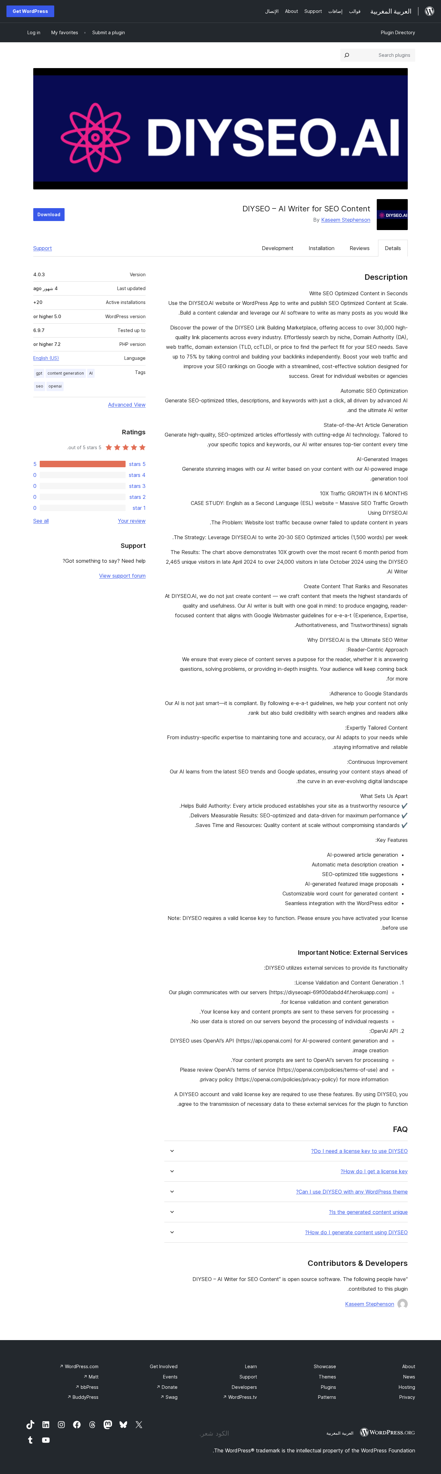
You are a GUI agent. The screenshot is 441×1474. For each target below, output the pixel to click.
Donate (167, 1387)
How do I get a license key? (374, 1171)
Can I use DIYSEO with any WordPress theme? (352, 1192)
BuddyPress (82, 1397)
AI (91, 373)
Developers (244, 1387)
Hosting (407, 1387)
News (409, 1376)
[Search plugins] (346, 55)
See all (41, 521)
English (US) (46, 358)
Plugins (328, 1387)
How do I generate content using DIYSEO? (356, 1232)
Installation (321, 248)
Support (42, 248)
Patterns (327, 1397)
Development (277, 248)
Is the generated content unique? (368, 1212)
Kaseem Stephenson (345, 220)
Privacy (407, 1397)
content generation (65, 373)
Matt (90, 1376)
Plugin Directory (398, 32)
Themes (327, 1376)
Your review (132, 521)
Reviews (360, 248)
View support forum (122, 575)
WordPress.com (78, 1366)
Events (170, 1376)
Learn (251, 1366)
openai (55, 386)
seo (39, 386)
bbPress (86, 1387)
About (408, 1366)
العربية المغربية (340, 1433)
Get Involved (164, 1366)
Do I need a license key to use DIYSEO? (359, 1151)
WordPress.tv (240, 1397)
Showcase (325, 1366)
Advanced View (127, 404)
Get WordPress (30, 11)
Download (48, 214)
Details (393, 248)
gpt (39, 373)
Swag (169, 1397)
